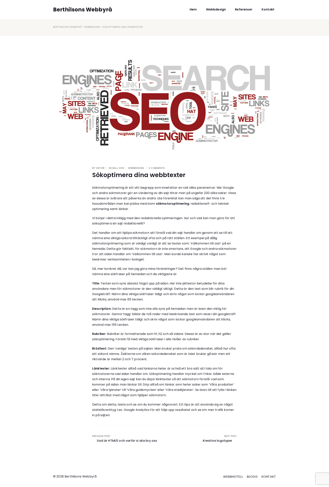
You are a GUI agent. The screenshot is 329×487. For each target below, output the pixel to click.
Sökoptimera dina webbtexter (138, 175)
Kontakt (268, 9)
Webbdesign (216, 9)
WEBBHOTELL (233, 476)
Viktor (100, 168)
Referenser (243, 9)
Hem (193, 9)
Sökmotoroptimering (108, 187)
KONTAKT (268, 476)
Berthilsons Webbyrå (67, 27)
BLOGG (252, 476)
